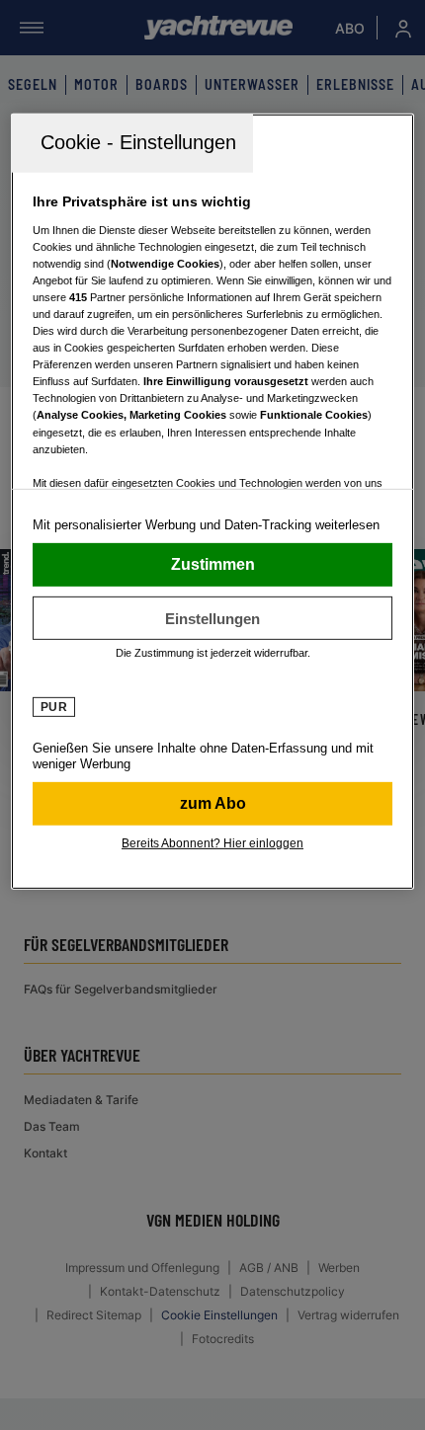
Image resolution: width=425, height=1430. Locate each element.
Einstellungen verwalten (213, 618)
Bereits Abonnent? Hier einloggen (212, 843)
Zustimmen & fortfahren (213, 565)
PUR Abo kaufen (213, 804)
